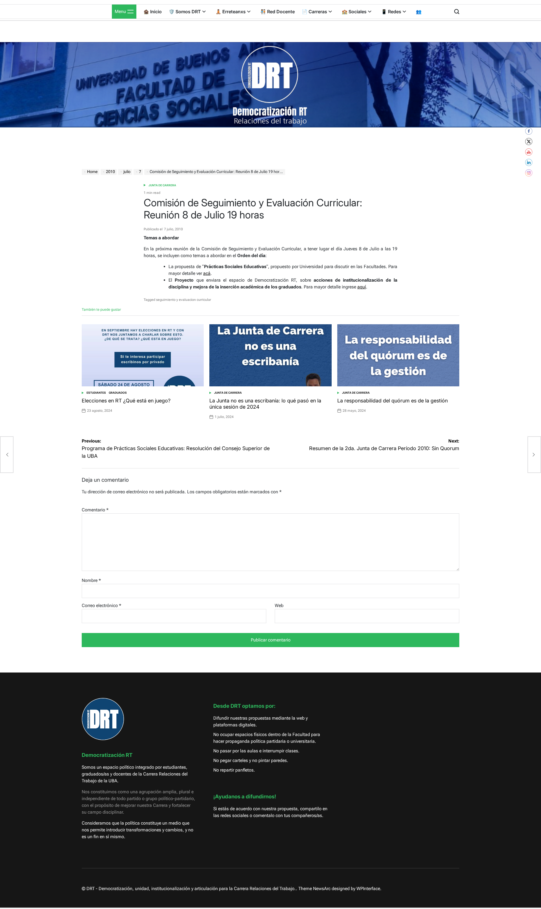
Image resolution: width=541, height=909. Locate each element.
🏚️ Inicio (152, 11)
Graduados (118, 392)
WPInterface (368, 888)
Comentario (95, 509)
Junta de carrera (162, 185)
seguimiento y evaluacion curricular (183, 300)
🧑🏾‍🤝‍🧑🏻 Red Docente (277, 11)
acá (206, 273)
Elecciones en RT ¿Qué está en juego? (126, 401)
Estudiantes (96, 392)
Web (279, 605)
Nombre (91, 580)
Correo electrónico (101, 605)
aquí (361, 287)
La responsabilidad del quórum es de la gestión (392, 401)
